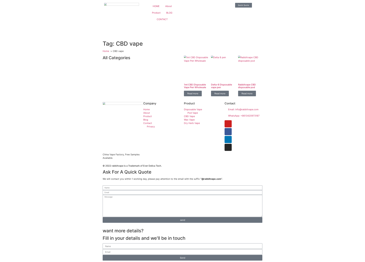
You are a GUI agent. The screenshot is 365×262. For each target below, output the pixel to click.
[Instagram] (228, 147)
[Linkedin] (228, 139)
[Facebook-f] (228, 131)
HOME (156, 6)
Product (156, 12)
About (168, 6)
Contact (230, 103)
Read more (192, 93)
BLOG (169, 12)
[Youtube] (228, 123)
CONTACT (162, 19)
